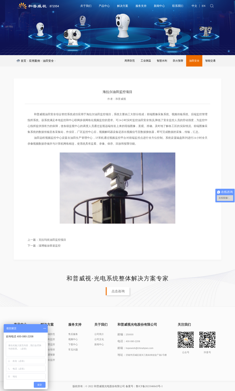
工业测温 (146, 60)
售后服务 (73, 334)
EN (203, 5)
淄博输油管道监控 (50, 245)
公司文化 (99, 339)
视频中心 (73, 339)
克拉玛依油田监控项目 (52, 239)
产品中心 (104, 5)
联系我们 (177, 5)
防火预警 (178, 60)
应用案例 (34, 60)
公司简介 (99, 334)
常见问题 (73, 349)
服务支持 (141, 5)
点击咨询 (118, 291)
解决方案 (122, 5)
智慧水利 (162, 60)
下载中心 (73, 344)
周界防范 (129, 60)
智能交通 (210, 60)
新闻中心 (159, 5)
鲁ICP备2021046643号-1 (149, 386)
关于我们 (85, 5)
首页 (23, 60)
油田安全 (48, 60)
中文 (194, 5)
